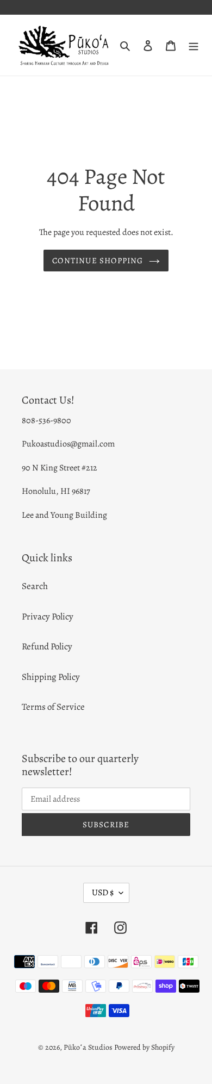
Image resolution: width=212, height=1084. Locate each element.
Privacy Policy (47, 616)
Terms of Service (53, 707)
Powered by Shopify (144, 1047)
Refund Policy (47, 646)
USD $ (103, 893)
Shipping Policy (51, 677)
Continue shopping (97, 260)
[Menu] (193, 45)
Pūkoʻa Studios (88, 1047)
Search (35, 586)
